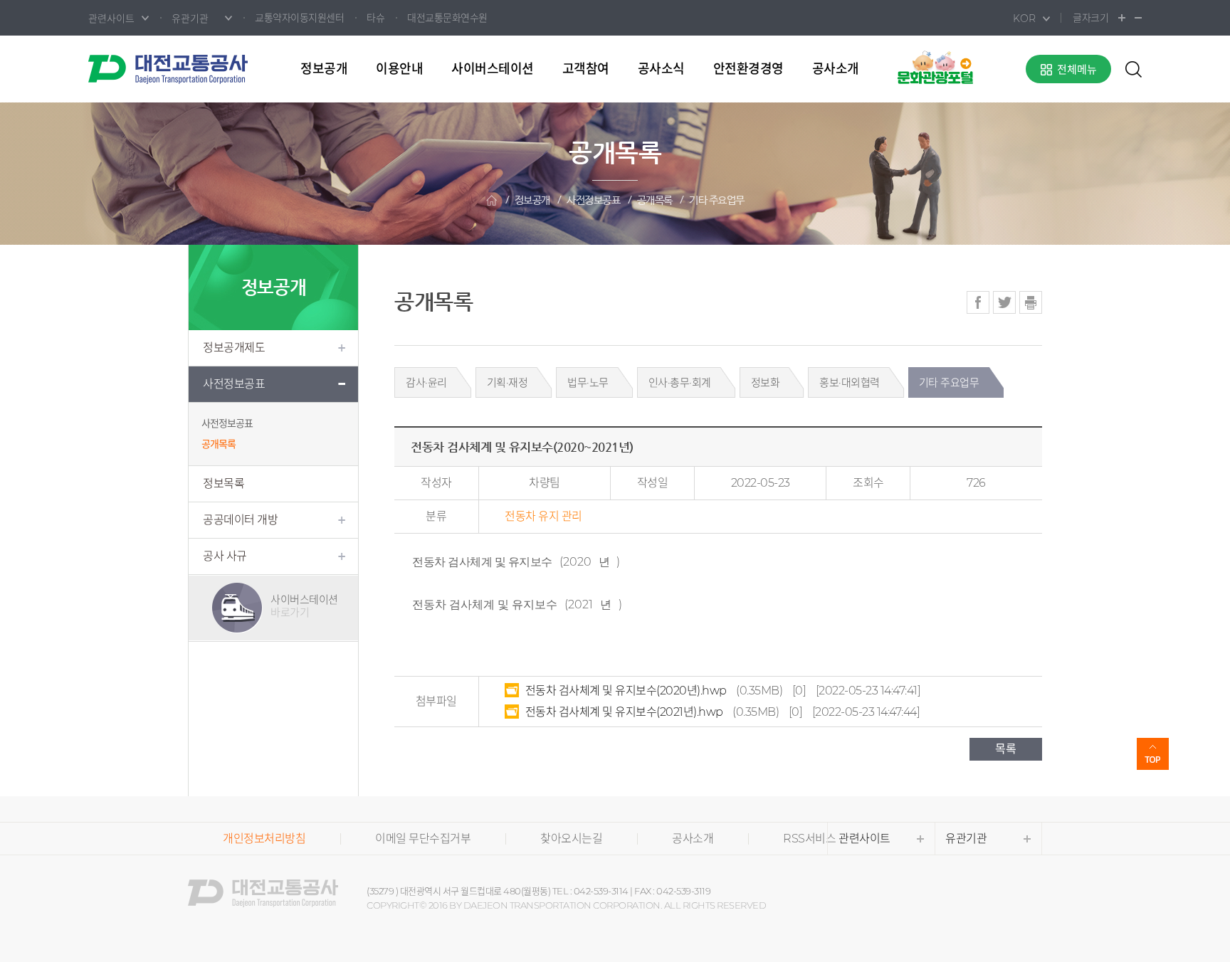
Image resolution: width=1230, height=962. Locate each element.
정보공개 (323, 69)
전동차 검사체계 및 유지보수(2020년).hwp (626, 690)
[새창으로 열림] (935, 66)
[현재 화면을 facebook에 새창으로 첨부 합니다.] (978, 302)
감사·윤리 (426, 382)
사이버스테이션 (492, 69)
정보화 (765, 382)
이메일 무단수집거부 (423, 838)
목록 (1005, 749)
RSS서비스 (809, 838)
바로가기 (304, 606)
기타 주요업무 (717, 200)
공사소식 (661, 69)
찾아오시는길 (571, 838)
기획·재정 (507, 382)
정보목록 (223, 483)
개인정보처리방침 (264, 838)
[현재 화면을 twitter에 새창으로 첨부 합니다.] (1004, 302)
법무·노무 (588, 382)
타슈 (375, 17)
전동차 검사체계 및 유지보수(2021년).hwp (624, 712)
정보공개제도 (234, 347)
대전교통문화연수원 (447, 17)
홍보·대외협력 (849, 382)
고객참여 (585, 69)
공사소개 (835, 69)
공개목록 (655, 200)
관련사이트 (864, 838)
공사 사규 (225, 556)
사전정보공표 (593, 200)
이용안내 (399, 69)
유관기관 (966, 838)
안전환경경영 (748, 69)
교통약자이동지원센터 (299, 17)
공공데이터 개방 (240, 520)
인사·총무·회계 (679, 382)
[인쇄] (1030, 302)
